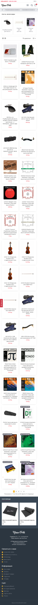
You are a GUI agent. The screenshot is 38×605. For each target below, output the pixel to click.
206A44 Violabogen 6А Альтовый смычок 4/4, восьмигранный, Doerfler (10, 87)
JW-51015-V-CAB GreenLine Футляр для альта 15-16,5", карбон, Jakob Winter (10, 339)
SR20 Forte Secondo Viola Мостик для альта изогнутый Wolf (28, 151)
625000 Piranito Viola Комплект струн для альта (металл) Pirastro (28, 231)
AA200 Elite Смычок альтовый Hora (10, 309)
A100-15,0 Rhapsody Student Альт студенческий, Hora (10, 258)
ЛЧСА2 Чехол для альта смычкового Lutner (10, 423)
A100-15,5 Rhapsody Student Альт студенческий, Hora (28, 258)
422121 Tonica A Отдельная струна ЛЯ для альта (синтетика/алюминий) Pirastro (10, 232)
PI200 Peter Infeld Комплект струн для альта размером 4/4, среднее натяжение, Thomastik (10, 367)
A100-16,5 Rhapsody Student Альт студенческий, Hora (10, 284)
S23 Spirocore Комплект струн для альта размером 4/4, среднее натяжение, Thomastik (28, 482)
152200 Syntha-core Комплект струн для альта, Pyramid (10, 177)
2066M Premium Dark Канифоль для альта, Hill (28, 62)
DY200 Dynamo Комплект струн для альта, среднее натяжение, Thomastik (27, 425)
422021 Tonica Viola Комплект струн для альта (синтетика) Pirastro (28, 204)
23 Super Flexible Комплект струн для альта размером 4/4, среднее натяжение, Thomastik (27, 91)
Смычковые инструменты (28, 9)
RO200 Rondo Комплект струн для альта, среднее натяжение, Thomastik (28, 366)
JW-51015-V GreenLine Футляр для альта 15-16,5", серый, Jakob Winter (27, 311)
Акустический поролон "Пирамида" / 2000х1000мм (28, 520)
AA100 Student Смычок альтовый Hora (28, 283)
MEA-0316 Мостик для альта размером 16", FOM (27, 337)
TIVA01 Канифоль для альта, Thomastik (10, 60)
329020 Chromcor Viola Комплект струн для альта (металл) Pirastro (28, 177)
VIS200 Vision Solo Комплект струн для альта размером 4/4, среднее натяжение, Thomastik (27, 396)
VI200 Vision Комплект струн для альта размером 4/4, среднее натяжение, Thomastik (10, 395)
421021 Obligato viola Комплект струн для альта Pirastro (10, 203)
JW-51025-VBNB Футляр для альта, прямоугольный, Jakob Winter (10, 150)
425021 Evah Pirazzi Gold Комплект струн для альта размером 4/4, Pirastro (10, 452)
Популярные (6, 499)
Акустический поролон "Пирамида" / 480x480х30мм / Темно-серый (10, 520)
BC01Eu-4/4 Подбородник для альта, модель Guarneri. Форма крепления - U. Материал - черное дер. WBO (10, 121)
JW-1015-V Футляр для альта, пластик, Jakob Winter (27, 118)
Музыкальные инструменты (12, 9)
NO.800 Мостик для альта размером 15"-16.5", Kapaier (10, 481)
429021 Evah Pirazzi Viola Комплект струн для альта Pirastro (28, 451)
